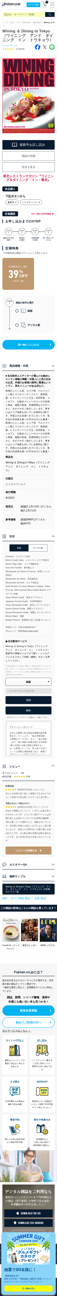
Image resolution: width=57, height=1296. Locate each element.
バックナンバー (30, 202)
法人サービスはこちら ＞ (16, 1030)
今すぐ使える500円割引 (41, 214)
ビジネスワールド (10, 46)
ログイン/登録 (33, 5)
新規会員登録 (28, 1010)
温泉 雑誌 (37, 22)
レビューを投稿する (26, 850)
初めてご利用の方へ (28, 1022)
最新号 (11, 202)
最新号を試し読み (32, 144)
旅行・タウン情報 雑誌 (20, 22)
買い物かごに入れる (28, 344)
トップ (5, 22)
